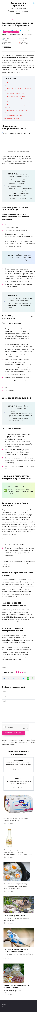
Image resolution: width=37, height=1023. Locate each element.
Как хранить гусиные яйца (14, 916)
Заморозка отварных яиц (16, 93)
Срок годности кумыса (13, 850)
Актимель (8, 816)
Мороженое (18, 760)
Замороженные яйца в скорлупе (19, 102)
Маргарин (18, 778)
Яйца (4, 667)
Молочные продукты (11, 32)
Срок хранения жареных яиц (15, 884)
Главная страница (8, 19)
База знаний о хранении (18, 4)
